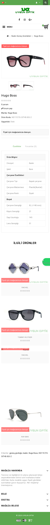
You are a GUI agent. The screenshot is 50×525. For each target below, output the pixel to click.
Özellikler (17, 146)
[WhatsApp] (46, 262)
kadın (25, 453)
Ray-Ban (25, 437)
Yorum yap (7, 108)
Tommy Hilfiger (25, 337)
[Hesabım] (38, 3)
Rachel (25, 287)
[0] (46, 27)
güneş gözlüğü (15, 453)
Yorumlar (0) (31, 146)
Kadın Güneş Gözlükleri (21, 36)
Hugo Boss (38, 36)
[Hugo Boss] (25, 60)
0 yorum (4, 104)
